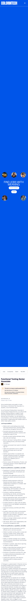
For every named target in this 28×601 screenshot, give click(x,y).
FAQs (15, 599)
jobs (4, 371)
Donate (14, 191)
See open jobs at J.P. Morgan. (11, 390)
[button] (25, 3)
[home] (9, 3)
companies (10, 371)
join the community (14, 187)
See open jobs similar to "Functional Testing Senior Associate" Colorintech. (14, 393)
